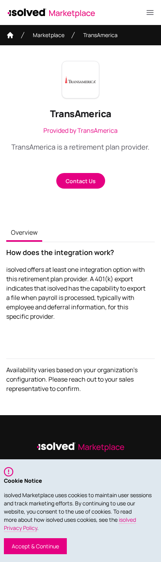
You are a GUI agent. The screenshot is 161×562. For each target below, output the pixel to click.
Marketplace (48, 35)
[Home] (10, 35)
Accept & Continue (35, 546)
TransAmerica (100, 35)
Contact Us (81, 181)
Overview (24, 232)
